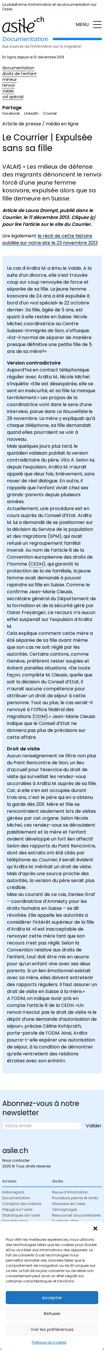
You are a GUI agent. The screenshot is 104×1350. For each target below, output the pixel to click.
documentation (18, 68)
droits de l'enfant (19, 74)
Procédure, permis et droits (75, 1197)
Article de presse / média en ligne (40, 123)
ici (92, 217)
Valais (8, 91)
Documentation (16, 1197)
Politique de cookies (49, 1342)
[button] (95, 1228)
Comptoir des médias (21, 1203)
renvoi (8, 85)
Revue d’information (70, 1192)
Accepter (52, 1298)
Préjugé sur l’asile (17, 1209)
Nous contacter (15, 1160)
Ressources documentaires (76, 1215)
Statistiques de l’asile (21, 1215)
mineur (9, 79)
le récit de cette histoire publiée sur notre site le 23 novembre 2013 (50, 239)
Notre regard (13, 1192)
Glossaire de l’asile (68, 1203)
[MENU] (97, 24)
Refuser (52, 1313)
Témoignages (64, 1209)
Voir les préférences (52, 1329)
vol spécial (12, 97)
